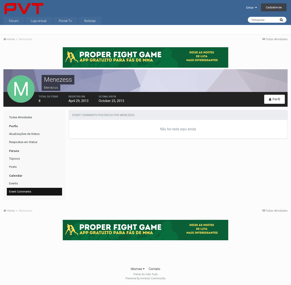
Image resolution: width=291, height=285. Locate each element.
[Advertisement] (145, 252)
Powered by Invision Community (145, 278)
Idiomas (137, 269)
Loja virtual (38, 21)
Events (13, 183)
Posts (13, 167)
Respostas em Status (23, 142)
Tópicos (14, 158)
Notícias (90, 21)
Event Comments (20, 191)
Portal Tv (65, 21)
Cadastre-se (274, 7)
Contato (154, 269)
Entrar (250, 7)
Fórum (13, 21)
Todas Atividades (20, 117)
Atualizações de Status (24, 134)
